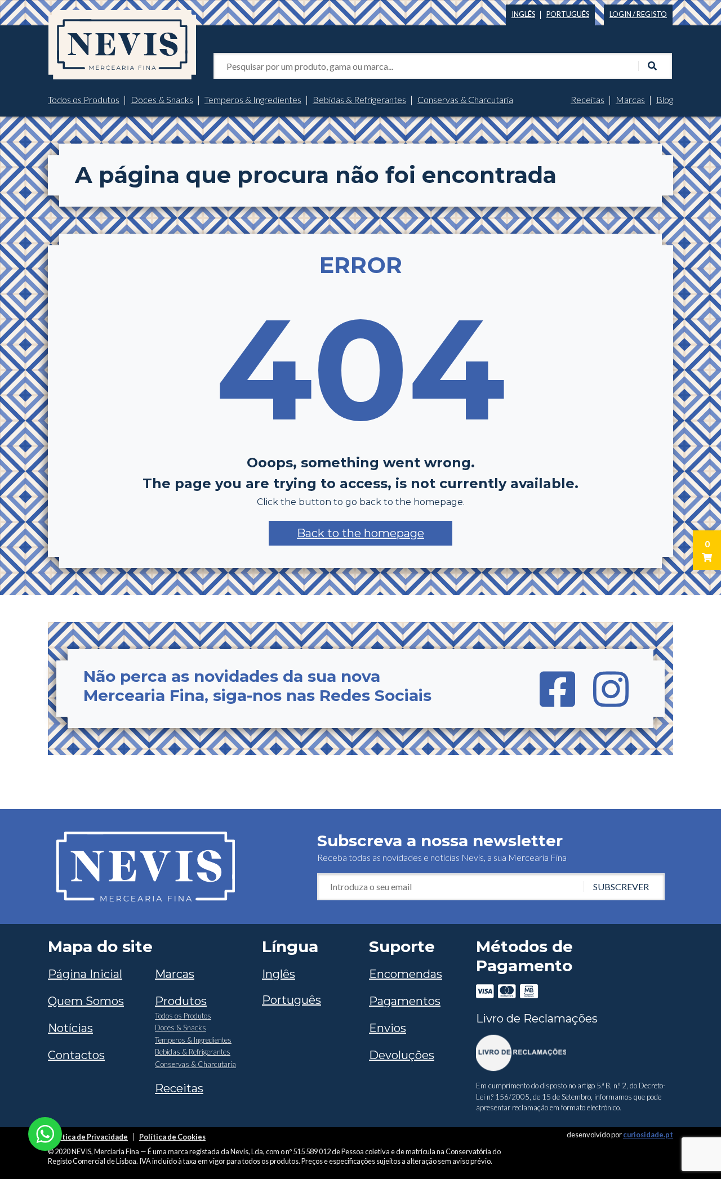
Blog (664, 99)
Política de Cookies (172, 1136)
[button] (360, 533)
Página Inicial (85, 974)
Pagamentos (404, 1001)
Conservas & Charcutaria (465, 99)
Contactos (76, 1055)
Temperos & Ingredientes (252, 99)
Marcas (630, 99)
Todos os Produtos (83, 99)
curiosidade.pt (648, 1134)
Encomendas (405, 974)
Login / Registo (638, 14)
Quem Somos (86, 1001)
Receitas (587, 99)
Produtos (181, 1001)
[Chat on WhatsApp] (45, 1132)
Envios (387, 1028)
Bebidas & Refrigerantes (359, 99)
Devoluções (401, 1055)
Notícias (70, 1028)
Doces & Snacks (162, 99)
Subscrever (621, 886)
